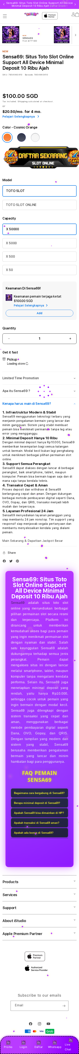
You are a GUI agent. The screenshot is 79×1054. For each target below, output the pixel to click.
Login (23, 1047)
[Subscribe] (63, 1006)
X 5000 (11, 243)
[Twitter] (12, 562)
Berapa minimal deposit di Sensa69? (37, 802)
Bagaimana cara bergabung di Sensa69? (39, 793)
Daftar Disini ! (58, 5)
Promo (8, 1047)
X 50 (9, 270)
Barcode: (29, 74)
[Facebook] (5, 562)
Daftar (38, 1047)
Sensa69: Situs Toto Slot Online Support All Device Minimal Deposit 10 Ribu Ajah (39, 4)
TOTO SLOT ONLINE (21, 205)
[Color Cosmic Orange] (7, 137)
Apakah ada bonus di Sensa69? (33, 832)
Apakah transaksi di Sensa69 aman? (36, 822)
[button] (5, 16)
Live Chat (68, 1047)
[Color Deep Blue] (21, 137)
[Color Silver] (35, 137)
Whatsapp (55, 1047)
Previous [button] (4, 4)
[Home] (31, 14)
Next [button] (75, 4)
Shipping (23, 101)
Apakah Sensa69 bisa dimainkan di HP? (39, 812)
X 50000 (12, 229)
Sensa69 (18, 602)
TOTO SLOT (15, 191)
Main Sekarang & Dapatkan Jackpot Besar (32, 540)
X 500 (10, 256)
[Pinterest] (18, 562)
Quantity (9, 328)
